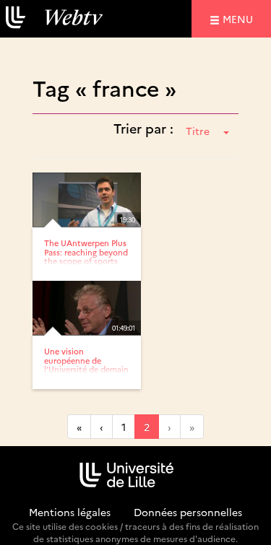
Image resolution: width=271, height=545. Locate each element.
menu (240, 18)
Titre (198, 130)
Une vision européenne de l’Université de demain (86, 360)
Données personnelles (188, 512)
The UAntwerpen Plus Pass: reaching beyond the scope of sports (86, 251)
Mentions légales (70, 512)
